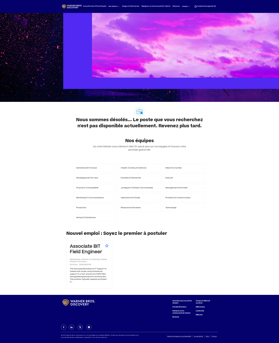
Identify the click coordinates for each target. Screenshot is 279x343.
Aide (207, 336)
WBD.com (199, 314)
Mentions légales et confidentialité (179, 336)
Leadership (200, 310)
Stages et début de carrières (203, 302)
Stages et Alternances (130, 6)
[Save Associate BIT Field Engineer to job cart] (107, 245)
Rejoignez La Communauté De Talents (155, 6)
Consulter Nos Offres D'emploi (94, 6)
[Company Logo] (72, 6)
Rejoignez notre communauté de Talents (181, 312)
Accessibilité (198, 336)
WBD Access (200, 307)
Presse (214, 336)
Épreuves (176, 6)
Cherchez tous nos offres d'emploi (182, 302)
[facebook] (63, 327)
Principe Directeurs (179, 307)
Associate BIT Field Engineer (86, 249)
